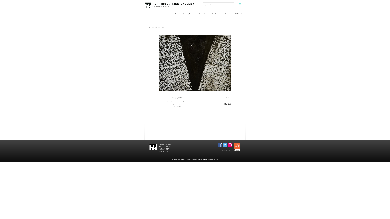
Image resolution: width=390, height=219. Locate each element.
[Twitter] (225, 145)
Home (151, 27)
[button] (240, 3)
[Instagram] (230, 145)
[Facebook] (220, 145)
